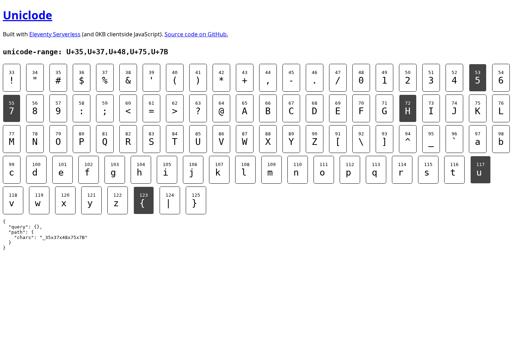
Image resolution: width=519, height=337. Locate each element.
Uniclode (27, 15)
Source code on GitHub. (196, 34)
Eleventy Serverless (54, 34)
